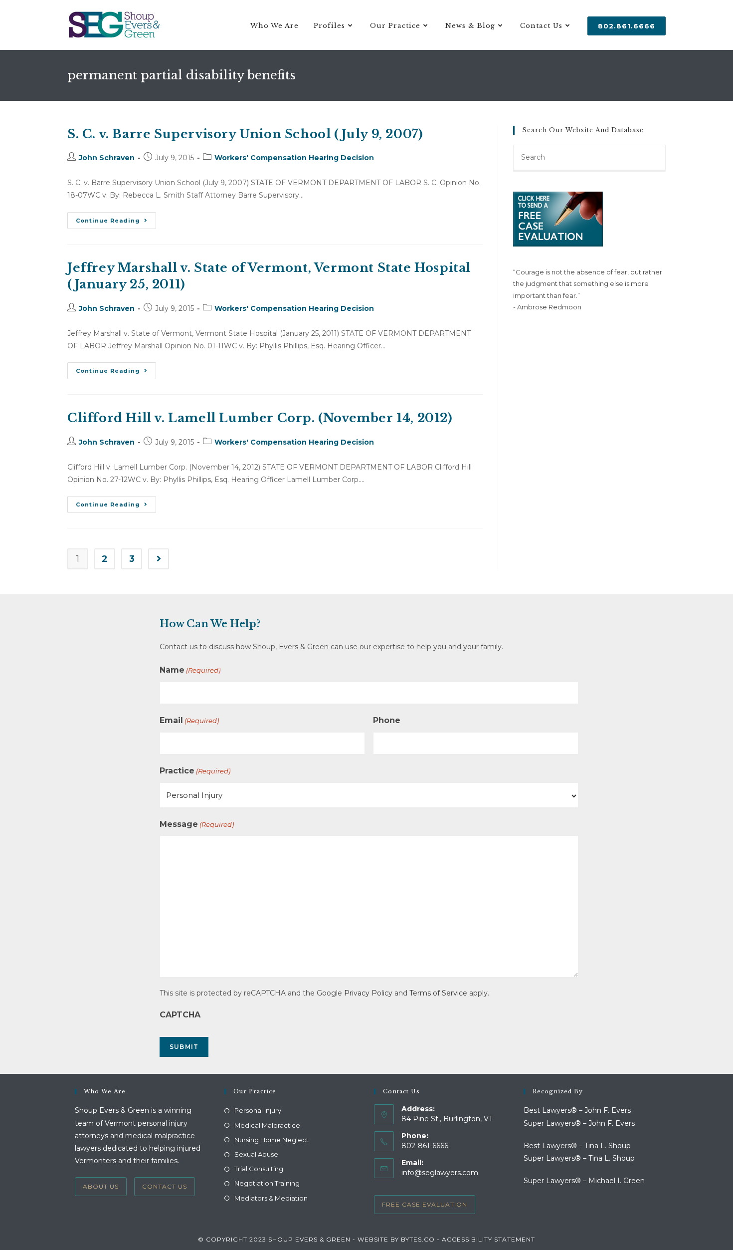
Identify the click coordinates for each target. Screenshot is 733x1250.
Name (190, 670)
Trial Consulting (258, 1169)
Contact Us (164, 1186)
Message (197, 824)
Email (189, 720)
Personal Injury (257, 1110)
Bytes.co (418, 1239)
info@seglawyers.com (439, 1172)
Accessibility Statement (488, 1239)
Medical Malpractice (267, 1125)
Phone (386, 720)
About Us (101, 1186)
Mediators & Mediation (271, 1198)
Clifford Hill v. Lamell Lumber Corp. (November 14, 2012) (260, 418)
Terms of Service (438, 993)
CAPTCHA (180, 1014)
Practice (195, 770)
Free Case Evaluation (424, 1204)
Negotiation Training (267, 1183)
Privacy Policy (368, 993)
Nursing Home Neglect (271, 1140)
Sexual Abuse (256, 1154)
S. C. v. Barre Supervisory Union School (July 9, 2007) (245, 134)
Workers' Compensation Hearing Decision (294, 157)
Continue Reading (116, 222)
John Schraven (107, 157)
